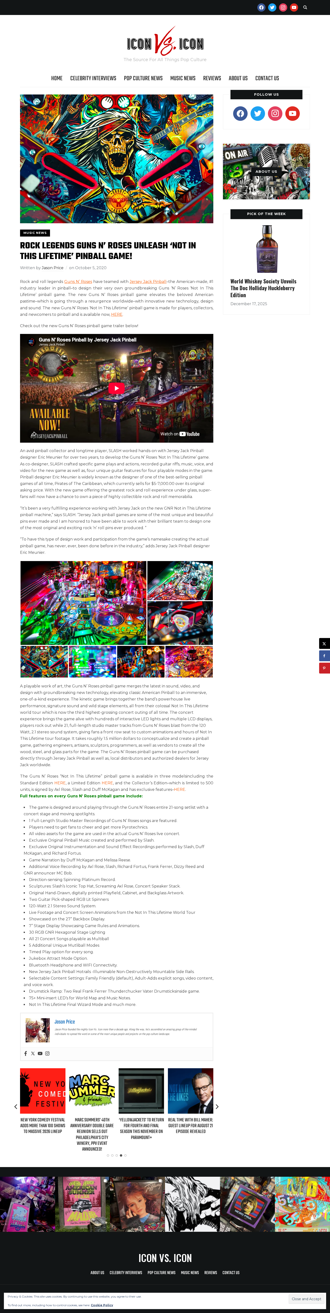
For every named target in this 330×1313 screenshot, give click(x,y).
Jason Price (53, 268)
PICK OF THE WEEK (266, 214)
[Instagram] (47, 1054)
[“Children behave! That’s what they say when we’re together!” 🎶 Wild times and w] (137, 1204)
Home (57, 78)
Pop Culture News (143, 78)
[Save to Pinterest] (324, 668)
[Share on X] (324, 643)
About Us (238, 78)
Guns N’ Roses (78, 281)
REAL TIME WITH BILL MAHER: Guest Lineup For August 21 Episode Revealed (190, 1125)
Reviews (212, 78)
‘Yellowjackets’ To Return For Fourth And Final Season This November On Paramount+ (141, 1128)
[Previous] (16, 1106)
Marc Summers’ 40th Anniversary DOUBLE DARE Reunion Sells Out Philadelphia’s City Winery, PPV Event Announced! (92, 1134)
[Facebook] (25, 1054)
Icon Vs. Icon (165, 1257)
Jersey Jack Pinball (148, 281)
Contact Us (267, 78)
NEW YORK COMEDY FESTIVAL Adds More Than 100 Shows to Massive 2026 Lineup (42, 1125)
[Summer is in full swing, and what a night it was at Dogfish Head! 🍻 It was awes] (82, 1204)
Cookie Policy (102, 1305)
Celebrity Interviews (93, 78)
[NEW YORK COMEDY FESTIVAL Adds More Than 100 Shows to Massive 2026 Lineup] (42, 1071)
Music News (182, 78)
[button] (83, 603)
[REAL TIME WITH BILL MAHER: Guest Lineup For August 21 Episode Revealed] (190, 1071)
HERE (116, 314)
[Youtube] (40, 1054)
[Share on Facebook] (324, 655)
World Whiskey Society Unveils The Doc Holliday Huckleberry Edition (263, 288)
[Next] (217, 1106)
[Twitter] (32, 1054)
